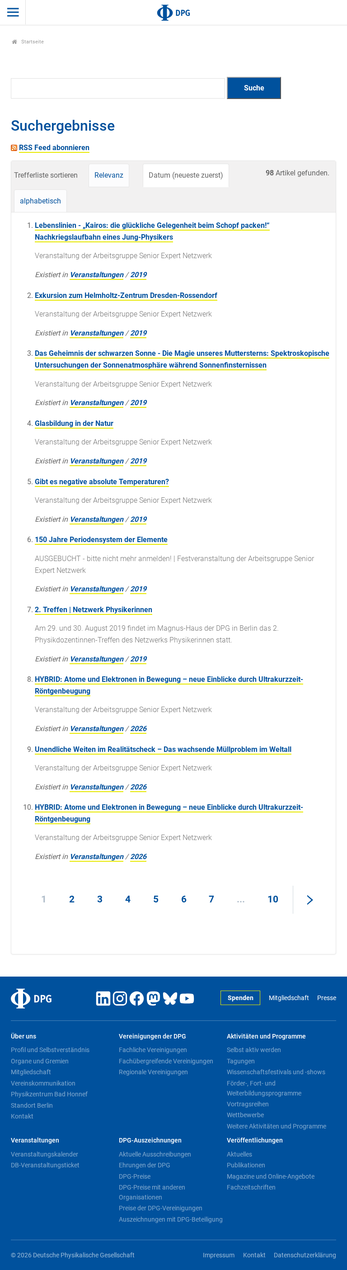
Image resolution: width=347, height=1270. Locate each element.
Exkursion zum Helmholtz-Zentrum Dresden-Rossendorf (126, 295)
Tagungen (241, 1061)
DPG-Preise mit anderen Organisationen (152, 1192)
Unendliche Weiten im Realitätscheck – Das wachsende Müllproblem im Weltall (163, 749)
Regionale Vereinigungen (153, 1072)
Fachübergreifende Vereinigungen (166, 1061)
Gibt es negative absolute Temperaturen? (102, 481)
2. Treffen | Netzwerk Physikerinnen (93, 609)
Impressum (218, 1255)
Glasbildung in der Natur (74, 423)
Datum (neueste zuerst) (186, 175)
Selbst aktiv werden (254, 1049)
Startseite (32, 42)
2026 (138, 728)
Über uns (23, 1036)
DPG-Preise (134, 1176)
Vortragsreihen (248, 1104)
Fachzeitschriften (251, 1187)
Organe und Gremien (40, 1061)
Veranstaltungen (96, 274)
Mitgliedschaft (289, 998)
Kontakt (22, 1116)
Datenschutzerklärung (305, 1255)
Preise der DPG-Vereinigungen (160, 1208)
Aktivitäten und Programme (266, 1036)
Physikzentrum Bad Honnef (49, 1094)
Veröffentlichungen (255, 1140)
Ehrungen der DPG (144, 1165)
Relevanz (108, 175)
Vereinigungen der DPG (152, 1036)
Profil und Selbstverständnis (50, 1049)
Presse (326, 998)
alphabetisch (40, 201)
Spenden (240, 998)
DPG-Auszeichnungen (150, 1140)
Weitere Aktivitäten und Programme (276, 1126)
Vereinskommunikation (43, 1083)
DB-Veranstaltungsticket (45, 1165)
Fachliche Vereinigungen (153, 1049)
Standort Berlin (32, 1105)
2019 (138, 274)
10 (272, 899)
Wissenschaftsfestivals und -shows (276, 1072)
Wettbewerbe (245, 1115)
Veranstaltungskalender (44, 1154)
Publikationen (246, 1165)
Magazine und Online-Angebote (270, 1176)
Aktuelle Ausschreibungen (155, 1154)
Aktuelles (239, 1154)
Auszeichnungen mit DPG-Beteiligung (171, 1219)
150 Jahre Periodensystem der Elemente (101, 539)
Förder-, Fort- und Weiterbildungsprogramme (264, 1088)
